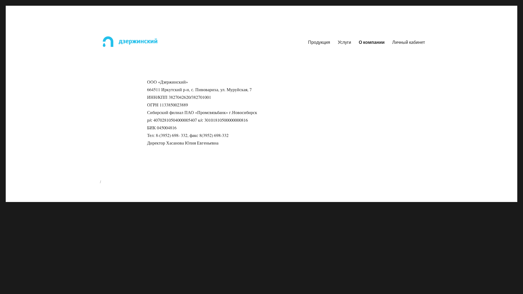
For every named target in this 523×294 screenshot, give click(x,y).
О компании (372, 42)
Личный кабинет (408, 42)
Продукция (319, 42)
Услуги (344, 42)
